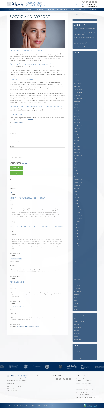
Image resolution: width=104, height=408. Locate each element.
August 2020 (77, 158)
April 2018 (76, 234)
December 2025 (78, 65)
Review (12, 146)
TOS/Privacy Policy (36, 405)
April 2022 (76, 107)
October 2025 (77, 68)
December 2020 (78, 146)
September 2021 (78, 125)
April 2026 (76, 59)
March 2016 (76, 240)
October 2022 (77, 95)
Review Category (14, 141)
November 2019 (78, 182)
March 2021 (76, 137)
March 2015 (76, 273)
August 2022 (77, 101)
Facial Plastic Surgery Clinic (26, 4)
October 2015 (77, 255)
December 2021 (78, 119)
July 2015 (76, 264)
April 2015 (76, 270)
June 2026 (76, 56)
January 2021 (77, 143)
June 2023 (76, 74)
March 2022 (76, 110)
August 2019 (77, 191)
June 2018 (76, 228)
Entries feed (77, 352)
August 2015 (77, 261)
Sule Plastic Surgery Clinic (48, 405)
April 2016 (76, 237)
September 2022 (78, 98)
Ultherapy (76, 336)
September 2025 (78, 71)
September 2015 (78, 258)
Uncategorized (77, 339)
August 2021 (77, 128)
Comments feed (78, 355)
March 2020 (77, 170)
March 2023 (76, 80)
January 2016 (77, 246)
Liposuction (76, 324)
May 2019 (76, 200)
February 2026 (77, 62)
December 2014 (78, 282)
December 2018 (78, 215)
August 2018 (77, 221)
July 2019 (76, 194)
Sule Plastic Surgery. (17, 122)
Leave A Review (16, 173)
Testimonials (77, 333)
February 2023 (77, 83)
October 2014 (77, 288)
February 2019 (77, 209)
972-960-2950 (86, 4)
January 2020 (77, 176)
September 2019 (78, 188)
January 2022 (77, 116)
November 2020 (78, 149)
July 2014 (76, 297)
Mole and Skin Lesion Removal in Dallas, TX (84, 46)
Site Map (28, 405)
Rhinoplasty (76, 330)
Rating (11, 160)
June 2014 (76, 300)
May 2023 (76, 77)
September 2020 (78, 155)
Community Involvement (80, 321)
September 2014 (78, 291)
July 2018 (76, 224)
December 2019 (78, 179)
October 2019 (77, 185)
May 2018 (76, 231)
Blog (75, 318)
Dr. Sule (30, 119)
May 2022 (76, 104)
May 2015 (76, 267)
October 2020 (77, 152)
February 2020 (77, 173)
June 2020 (76, 161)
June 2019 (76, 197)
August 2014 (77, 294)
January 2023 (77, 86)
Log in (75, 349)
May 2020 (76, 164)
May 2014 (76, 303)
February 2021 (77, 140)
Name (11, 126)
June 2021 (76, 131)
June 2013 (76, 306)
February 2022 (77, 113)
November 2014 (78, 285)
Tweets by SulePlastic (79, 14)
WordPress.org (77, 358)
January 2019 (77, 212)
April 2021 (76, 134)
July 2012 (76, 309)
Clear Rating (25, 163)
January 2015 (77, 279)
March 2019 (76, 206)
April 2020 (76, 167)
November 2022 (78, 92)
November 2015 (77, 252)
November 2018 (78, 218)
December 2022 (78, 89)
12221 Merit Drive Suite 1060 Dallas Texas (85, 6)
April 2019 (76, 203)
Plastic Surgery (77, 327)
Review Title (13, 133)
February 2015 (77, 276)
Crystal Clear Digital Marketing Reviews (28, 326)
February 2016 (77, 243)
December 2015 (77, 249)
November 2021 (78, 122)
